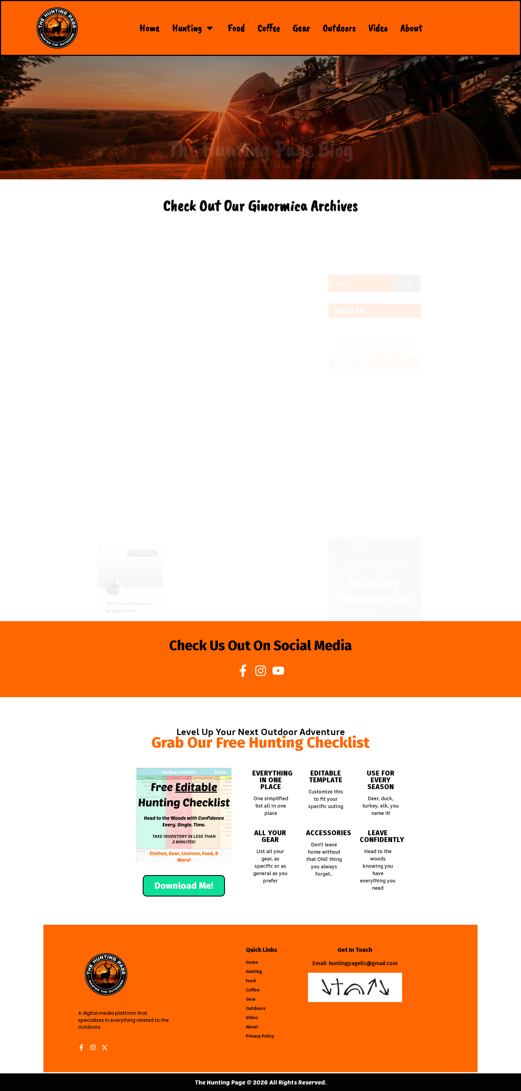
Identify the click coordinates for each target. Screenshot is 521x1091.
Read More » (118, 326)
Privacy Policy (260, 1036)
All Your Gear (270, 836)
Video (378, 27)
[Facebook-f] (243, 671)
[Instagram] (261, 671)
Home (150, 27)
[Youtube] (278, 671)
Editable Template (325, 776)
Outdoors (339, 27)
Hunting (187, 27)
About (412, 27)
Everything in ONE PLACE (272, 780)
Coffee (269, 27)
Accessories (328, 833)
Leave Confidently (382, 836)
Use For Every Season (381, 780)
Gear (301, 27)
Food (236, 27)
